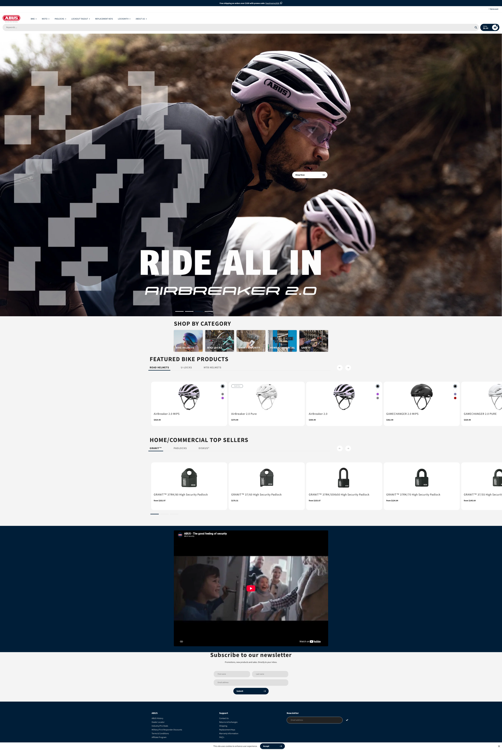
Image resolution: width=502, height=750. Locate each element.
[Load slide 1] (179, 311)
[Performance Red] (455, 398)
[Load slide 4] (209, 311)
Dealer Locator (158, 722)
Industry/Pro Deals (160, 725)
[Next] (348, 368)
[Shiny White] (222, 390)
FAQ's (221, 737)
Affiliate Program (159, 737)
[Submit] (347, 720)
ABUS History (157, 718)
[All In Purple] (222, 398)
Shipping (223, 725)
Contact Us (224, 718)
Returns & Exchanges (228, 722)
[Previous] (340, 368)
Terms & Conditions (160, 733)
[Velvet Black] (222, 386)
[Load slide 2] (189, 311)
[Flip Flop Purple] (455, 394)
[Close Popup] (499, 746)
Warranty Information (228, 733)
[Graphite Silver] (222, 394)
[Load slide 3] (199, 311)
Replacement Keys (227, 729)
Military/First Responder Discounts (167, 729)
